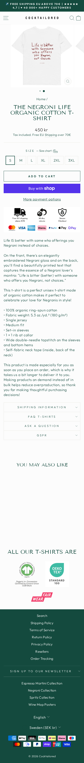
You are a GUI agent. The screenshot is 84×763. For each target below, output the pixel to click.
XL (43, 160)
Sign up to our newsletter (41, 671)
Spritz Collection (42, 697)
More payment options (42, 199)
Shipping (51, 135)
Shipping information (42, 407)
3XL (71, 160)
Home (41, 99)
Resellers (42, 651)
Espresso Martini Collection (42, 683)
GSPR (42, 435)
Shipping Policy (42, 623)
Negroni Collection (42, 690)
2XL (57, 160)
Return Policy (42, 637)
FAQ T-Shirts (42, 416)
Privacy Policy (42, 644)
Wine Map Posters (42, 704)
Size (39, 151)
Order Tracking (42, 659)
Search (42, 616)
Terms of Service (42, 630)
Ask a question (42, 426)
